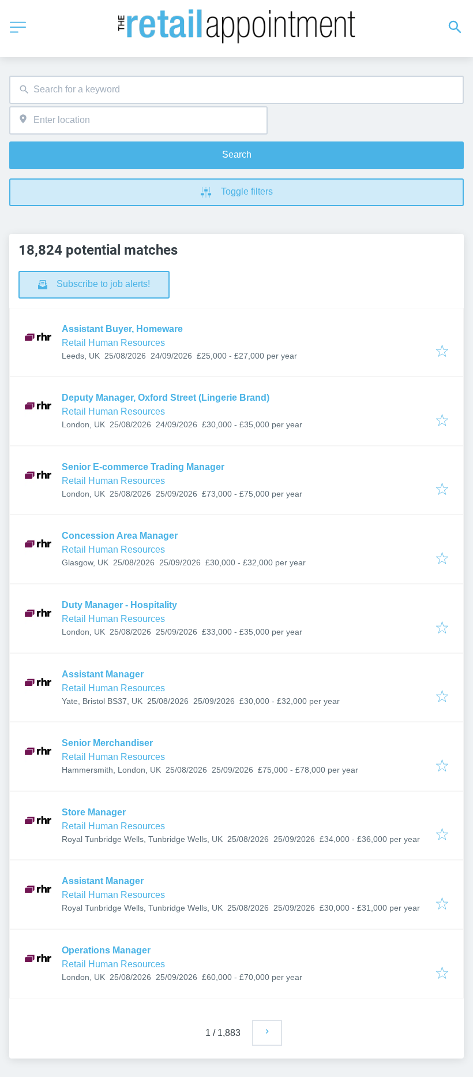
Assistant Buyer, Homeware (122, 329)
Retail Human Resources (113, 343)
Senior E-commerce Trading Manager (143, 467)
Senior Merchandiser (107, 743)
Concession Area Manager (120, 536)
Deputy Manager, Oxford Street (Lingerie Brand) (165, 398)
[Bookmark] (442, 352)
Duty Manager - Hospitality (119, 605)
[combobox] (236, 90)
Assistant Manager (103, 674)
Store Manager (94, 812)
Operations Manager (106, 950)
